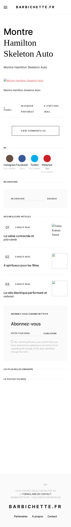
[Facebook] (30, 484)
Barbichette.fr (35, 7)
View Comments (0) (33, 130)
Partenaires (21, 516)
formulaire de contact (36, 494)
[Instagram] (24, 484)
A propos (37, 516)
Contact (52, 516)
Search (52, 198)
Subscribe (50, 333)
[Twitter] (35, 484)
